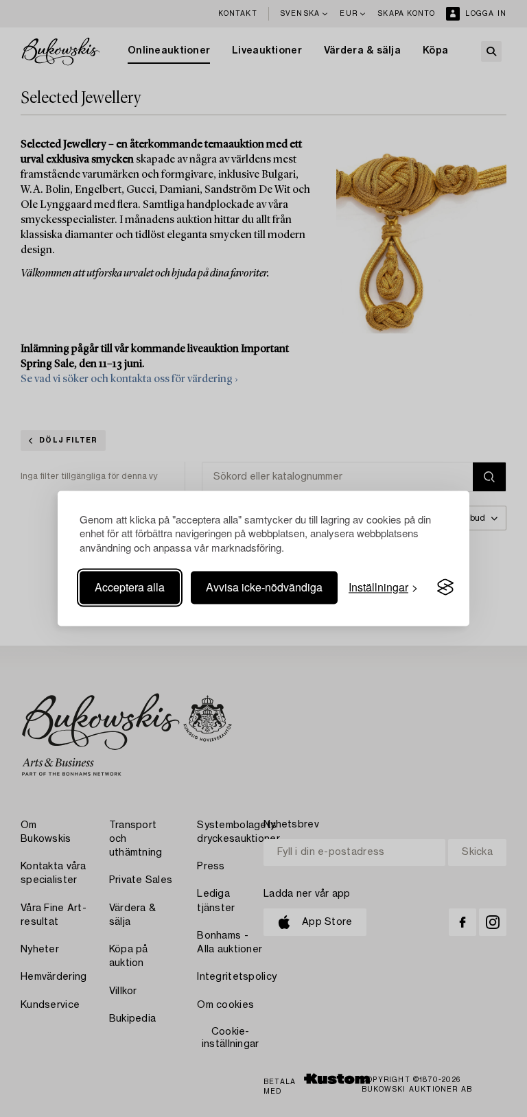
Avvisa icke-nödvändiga (264, 587)
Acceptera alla (130, 587)
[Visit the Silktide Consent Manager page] (445, 587)
